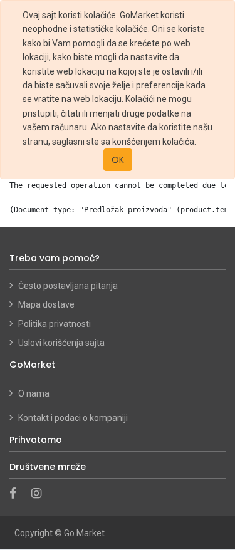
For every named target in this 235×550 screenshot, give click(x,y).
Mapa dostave (46, 304)
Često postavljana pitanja (68, 286)
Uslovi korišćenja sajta (61, 343)
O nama (34, 393)
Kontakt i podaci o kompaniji (73, 418)
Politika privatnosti (54, 324)
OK (118, 159)
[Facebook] (16, 494)
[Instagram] (40, 494)
